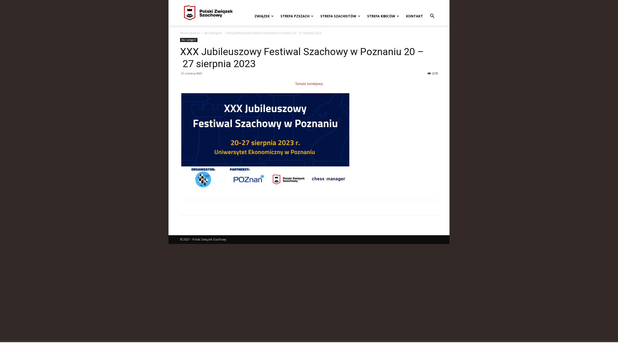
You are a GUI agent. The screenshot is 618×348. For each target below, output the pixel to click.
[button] (432, 16)
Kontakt (414, 16)
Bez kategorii (213, 33)
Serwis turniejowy (309, 84)
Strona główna (190, 33)
